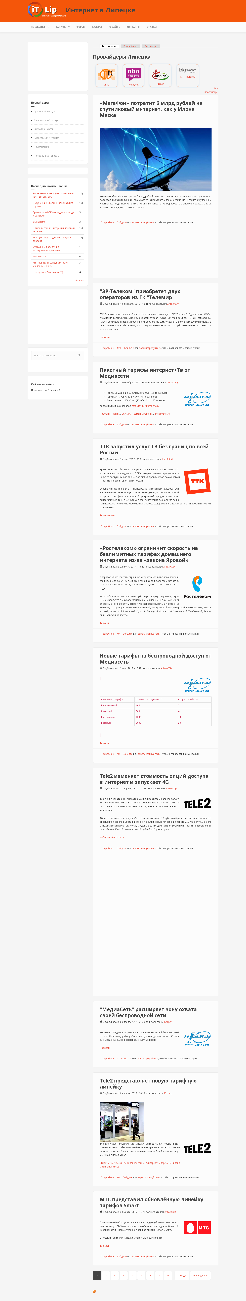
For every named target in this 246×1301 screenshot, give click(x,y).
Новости (105, 337)
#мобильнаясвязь (133, 1162)
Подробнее (107, 222)
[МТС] (197, 1227)
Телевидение (41, 146)
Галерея (97, 26)
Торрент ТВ (39, 256)
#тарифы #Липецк (169, 1162)
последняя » (200, 1275)
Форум (80, 26)
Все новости (110, 46)
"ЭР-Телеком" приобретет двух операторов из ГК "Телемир (140, 294)
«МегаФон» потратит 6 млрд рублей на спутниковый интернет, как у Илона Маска (151, 109)
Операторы (150, 46)
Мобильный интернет (46, 137)
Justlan (160, 83)
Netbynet (134, 84)
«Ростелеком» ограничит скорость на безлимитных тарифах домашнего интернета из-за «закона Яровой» (149, 554)
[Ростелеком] (197, 587)
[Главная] (47, 9)
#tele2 (103, 1162)
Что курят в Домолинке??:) (48, 272)
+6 (118, 1177)
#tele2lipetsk (115, 1162)
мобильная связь (109, 1166)
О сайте (114, 26)
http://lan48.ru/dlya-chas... (145, 405)
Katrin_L (168, 1093)
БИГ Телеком (187, 76)
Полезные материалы (46, 155)
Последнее (37, 26)
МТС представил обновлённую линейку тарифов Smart (151, 1202)
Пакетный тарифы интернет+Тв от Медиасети (145, 372)
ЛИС (106, 84)
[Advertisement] (57, 66)
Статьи (152, 26)
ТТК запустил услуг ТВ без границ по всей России (154, 449)
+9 (118, 633)
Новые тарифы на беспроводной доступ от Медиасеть (155, 658)
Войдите (122, 222)
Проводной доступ (44, 111)
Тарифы (59, 26)
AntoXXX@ (173, 303)
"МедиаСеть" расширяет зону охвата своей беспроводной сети (148, 1012)
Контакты (133, 26)
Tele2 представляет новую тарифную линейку (148, 1083)
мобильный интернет (112, 837)
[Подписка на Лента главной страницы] (155, 1291)
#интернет (151, 1162)
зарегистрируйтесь (143, 222)
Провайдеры (130, 46)
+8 (118, 753)
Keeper (168, 1021)
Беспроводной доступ (46, 120)
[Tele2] (197, 803)
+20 (119, 348)
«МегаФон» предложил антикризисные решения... (47, 248)
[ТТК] (197, 481)
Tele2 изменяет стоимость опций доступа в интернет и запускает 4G (154, 778)
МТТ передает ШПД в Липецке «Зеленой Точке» (50, 264)
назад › (182, 1275)
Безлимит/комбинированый (137, 413)
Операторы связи (43, 129)
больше (79, 280)
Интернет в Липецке (100, 10)
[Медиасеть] (197, 399)
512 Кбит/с (39, 221)
